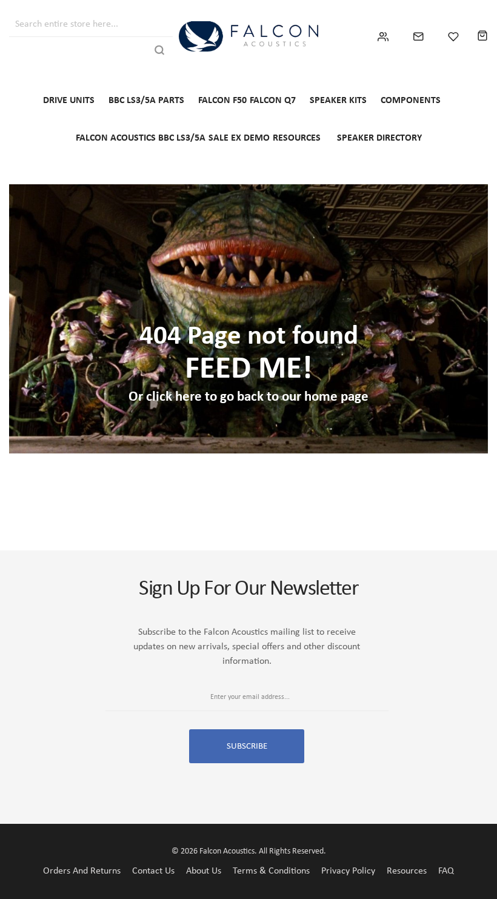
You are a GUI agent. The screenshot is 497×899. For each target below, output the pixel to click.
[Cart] (482, 36)
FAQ (446, 871)
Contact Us (153, 871)
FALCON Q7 (273, 100)
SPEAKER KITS (338, 100)
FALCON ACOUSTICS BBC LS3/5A (140, 138)
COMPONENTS (411, 100)
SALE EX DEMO (239, 138)
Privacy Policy (348, 871)
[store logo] (248, 36)
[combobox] (80, 22)
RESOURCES (297, 138)
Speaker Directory (379, 138)
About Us (203, 871)
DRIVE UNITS (69, 100)
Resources (407, 871)
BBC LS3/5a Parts (146, 100)
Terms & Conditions (271, 871)
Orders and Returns (82, 871)
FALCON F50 (222, 100)
